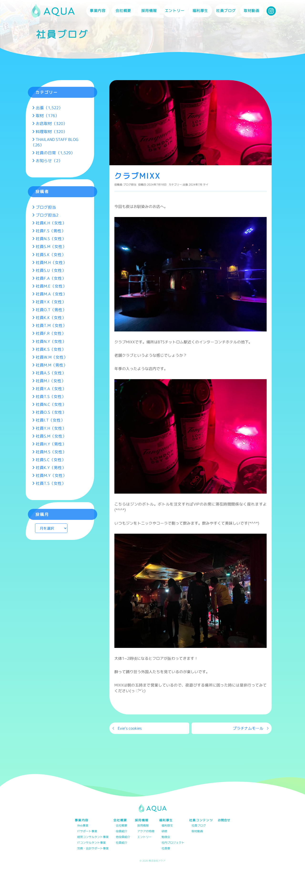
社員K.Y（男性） (51, 467)
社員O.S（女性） (51, 412)
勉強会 (166, 837)
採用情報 (143, 825)
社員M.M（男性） (51, 365)
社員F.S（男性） (51, 230)
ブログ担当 (129, 184)
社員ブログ (226, 10)
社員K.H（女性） (51, 223)
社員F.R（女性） (51, 333)
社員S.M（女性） (51, 246)
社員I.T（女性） (50, 420)
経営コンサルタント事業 (93, 837)
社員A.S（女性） (51, 373)
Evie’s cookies (130, 728)
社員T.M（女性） (51, 325)
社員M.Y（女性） (51, 475)
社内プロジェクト (173, 842)
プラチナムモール (248, 728)
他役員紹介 (123, 837)
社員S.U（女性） (51, 270)
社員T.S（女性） (51, 396)
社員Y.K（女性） (51, 302)
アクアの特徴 (145, 831)
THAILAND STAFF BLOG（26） (54, 142)
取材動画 (251, 10)
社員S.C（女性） (51, 459)
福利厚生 (167, 825)
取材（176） (47, 115)
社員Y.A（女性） (51, 388)
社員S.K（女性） (51, 254)
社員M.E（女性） (51, 286)
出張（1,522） (49, 107)
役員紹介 (121, 831)
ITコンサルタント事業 (91, 842)
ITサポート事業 (87, 831)
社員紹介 (121, 842)
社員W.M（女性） (52, 357)
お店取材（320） (51, 123)
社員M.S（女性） (51, 452)
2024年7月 (195, 184)
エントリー (175, 10)
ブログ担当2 (47, 215)
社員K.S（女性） (51, 349)
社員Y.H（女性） (51, 428)
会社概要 (121, 825)
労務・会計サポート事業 (93, 848)
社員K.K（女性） (51, 317)
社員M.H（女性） (51, 262)
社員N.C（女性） (51, 404)
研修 (164, 831)
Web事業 (82, 825)
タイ (205, 184)
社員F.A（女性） (51, 278)
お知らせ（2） (49, 160)
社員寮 (166, 848)
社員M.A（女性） (51, 294)
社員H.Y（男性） (51, 444)
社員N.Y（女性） (51, 341)
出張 (185, 184)
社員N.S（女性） (51, 238)
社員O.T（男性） (51, 309)
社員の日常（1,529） (55, 152)
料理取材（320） (51, 131)
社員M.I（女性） (51, 380)
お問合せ (224, 820)
